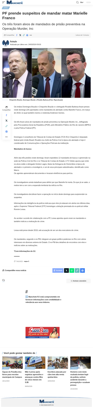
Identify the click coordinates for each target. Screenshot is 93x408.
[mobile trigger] (4, 2)
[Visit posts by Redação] (5, 42)
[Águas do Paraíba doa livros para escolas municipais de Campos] (12, 362)
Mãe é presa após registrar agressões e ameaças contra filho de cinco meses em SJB (34, 377)
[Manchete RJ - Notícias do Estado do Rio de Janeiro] (14, 2)
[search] (77, 2)
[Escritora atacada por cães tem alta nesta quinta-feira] (58, 362)
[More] (30, 35)
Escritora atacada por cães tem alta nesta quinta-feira (57, 374)
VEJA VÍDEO (30, 368)
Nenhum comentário (79, 281)
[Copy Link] (23, 35)
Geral (6, 7)
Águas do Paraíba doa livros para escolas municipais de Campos (12, 374)
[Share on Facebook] (16, 35)
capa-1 (26, 261)
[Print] (27, 35)
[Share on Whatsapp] (71, 270)
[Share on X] (20, 35)
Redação (13, 41)
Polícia (74, 368)
